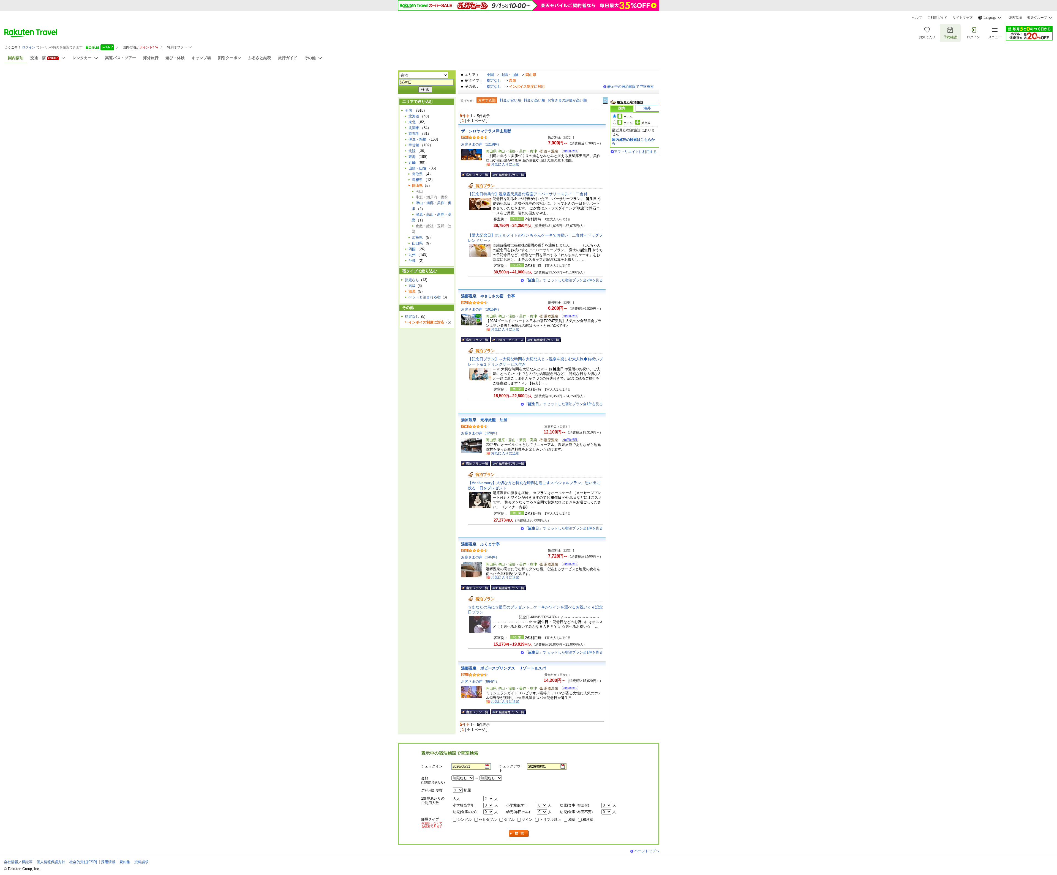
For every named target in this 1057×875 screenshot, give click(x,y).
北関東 (413, 128)
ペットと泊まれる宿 (424, 297)
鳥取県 (417, 174)
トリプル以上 (550, 820)
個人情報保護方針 (51, 862)
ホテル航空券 (636, 123)
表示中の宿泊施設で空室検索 (630, 86)
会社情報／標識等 (18, 862)
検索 (519, 833)
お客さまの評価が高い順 (567, 100)
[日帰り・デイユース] (508, 339)
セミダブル (488, 820)
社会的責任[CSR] (83, 862)
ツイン (527, 820)
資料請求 (141, 862)
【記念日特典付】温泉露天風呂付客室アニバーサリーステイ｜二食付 (527, 194)
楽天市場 (1015, 18)
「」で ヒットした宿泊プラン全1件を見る (564, 404)
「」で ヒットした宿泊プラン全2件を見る (564, 280)
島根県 (417, 180)
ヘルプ (917, 18)
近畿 (412, 162)
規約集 (124, 862)
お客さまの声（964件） (480, 681)
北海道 (413, 116)
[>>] (605, 100)
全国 (490, 75)
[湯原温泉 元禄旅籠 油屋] (568, 440)
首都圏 (413, 133)
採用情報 (108, 862)
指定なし (494, 80)
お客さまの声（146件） (480, 557)
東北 (412, 122)
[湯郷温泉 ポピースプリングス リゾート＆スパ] (568, 689)
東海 (412, 157)
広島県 (417, 237)
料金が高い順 (534, 100)
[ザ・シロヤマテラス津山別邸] (568, 152)
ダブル (509, 820)
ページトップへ (646, 851)
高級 (412, 286)
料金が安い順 (510, 100)
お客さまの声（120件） (480, 433)
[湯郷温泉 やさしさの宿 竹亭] (568, 317)
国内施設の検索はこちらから (633, 142)
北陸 (412, 151)
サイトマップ (962, 18)
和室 (571, 820)
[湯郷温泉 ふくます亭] (568, 565)
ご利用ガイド (937, 18)
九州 (412, 255)
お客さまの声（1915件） (481, 309)
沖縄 (412, 261)
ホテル (628, 117)
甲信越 (413, 145)
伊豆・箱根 (417, 139)
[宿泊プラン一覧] (475, 174)
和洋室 (587, 820)
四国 (412, 249)
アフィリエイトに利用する (635, 152)
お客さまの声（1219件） (481, 144)
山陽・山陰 (510, 75)
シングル (464, 820)
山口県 (417, 243)
